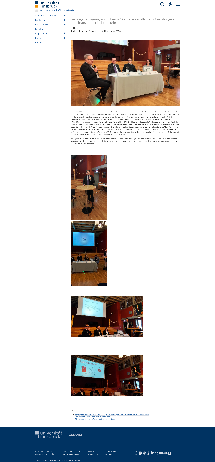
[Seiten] (178, 4)
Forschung (40, 29)
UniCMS (45, 460)
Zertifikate (108, 454)
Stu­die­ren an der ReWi (45, 15)
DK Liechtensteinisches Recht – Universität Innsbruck (95, 419)
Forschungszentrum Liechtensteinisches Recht (92, 417)
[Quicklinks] (170, 4)
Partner (38, 38)
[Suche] (162, 4)
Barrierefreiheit (110, 451)
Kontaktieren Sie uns (71, 454)
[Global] (170, 4)
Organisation (41, 33)
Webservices (52, 460)
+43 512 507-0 (76, 451)
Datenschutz (93, 454)
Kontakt (38, 42)
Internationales (42, 24)
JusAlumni (40, 20)
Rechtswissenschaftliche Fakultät (57, 10)
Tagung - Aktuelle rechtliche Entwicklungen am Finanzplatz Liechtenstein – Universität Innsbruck (112, 414)
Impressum (92, 451)
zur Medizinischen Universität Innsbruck (68, 460)
